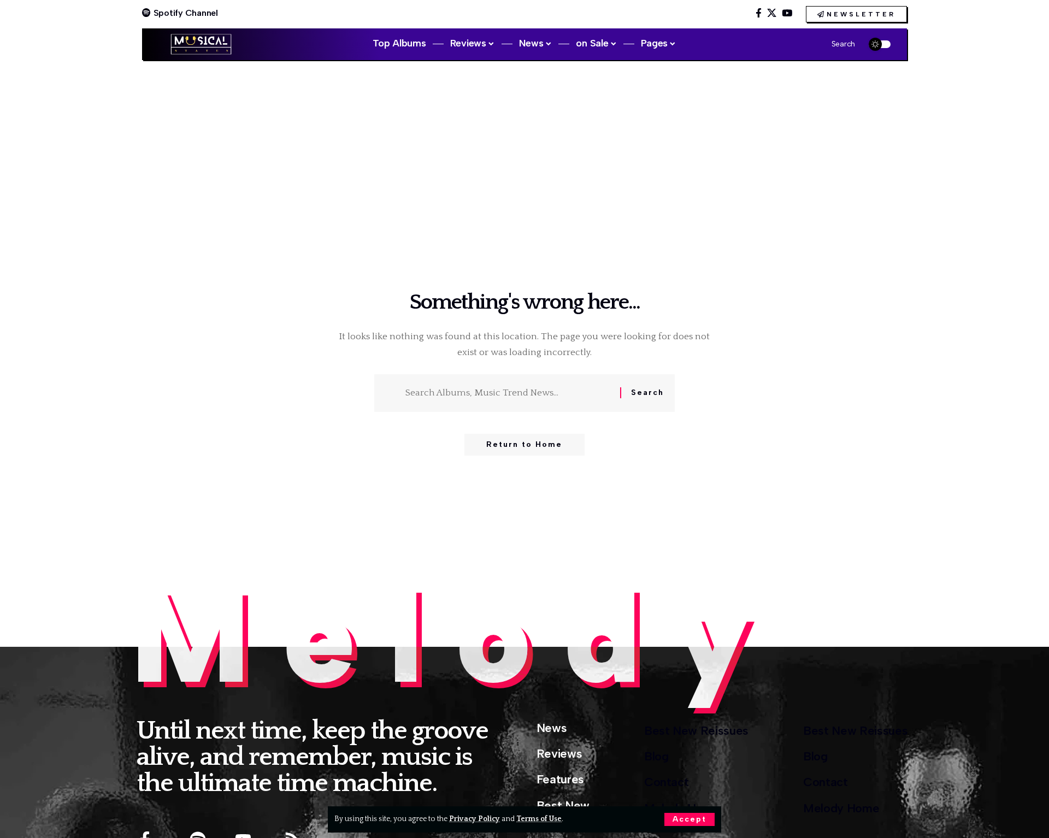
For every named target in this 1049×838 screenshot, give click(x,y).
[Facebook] (758, 13)
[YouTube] (787, 13)
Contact (666, 782)
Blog (656, 756)
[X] (771, 13)
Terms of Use (539, 819)
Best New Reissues (696, 730)
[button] (689, 819)
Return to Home (524, 444)
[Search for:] (508, 393)
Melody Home (841, 808)
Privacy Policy (474, 819)
